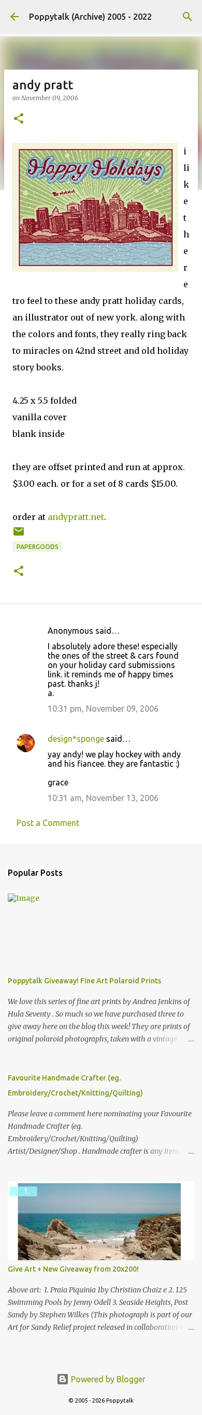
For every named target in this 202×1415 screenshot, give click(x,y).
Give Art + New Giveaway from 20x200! (73, 1269)
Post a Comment (48, 822)
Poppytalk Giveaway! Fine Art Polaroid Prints (84, 981)
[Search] (187, 16)
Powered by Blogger (107, 1379)
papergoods (38, 546)
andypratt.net (76, 517)
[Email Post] (18, 535)
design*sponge (76, 738)
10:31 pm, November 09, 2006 (103, 708)
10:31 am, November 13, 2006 (103, 798)
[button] (18, 119)
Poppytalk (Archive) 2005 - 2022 (90, 16)
